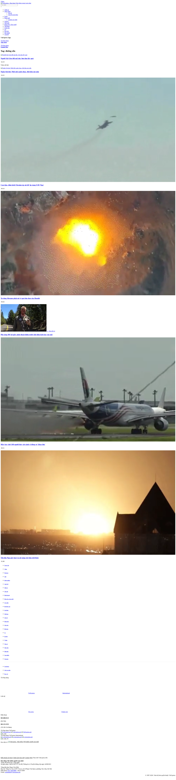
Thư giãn (6, 647)
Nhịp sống (7, 11)
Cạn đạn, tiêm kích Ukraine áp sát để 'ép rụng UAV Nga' (22, 185)
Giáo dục (7, 28)
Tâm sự (6, 644)
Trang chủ (6, 565)
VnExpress (31, 693)
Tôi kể (10, 13)
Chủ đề (6, 34)
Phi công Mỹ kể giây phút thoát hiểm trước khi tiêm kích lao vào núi (26, 335)
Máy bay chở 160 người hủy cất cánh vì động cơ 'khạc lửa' (23, 444)
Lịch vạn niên (7, 670)
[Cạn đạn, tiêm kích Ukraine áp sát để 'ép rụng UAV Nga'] (88, 181)
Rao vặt (6, 674)
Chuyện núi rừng (13, 15)
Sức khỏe (7, 33)
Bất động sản (7, 606)
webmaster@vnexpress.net (12, 772)
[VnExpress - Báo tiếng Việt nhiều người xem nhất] (16, 3)
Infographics (7, 580)
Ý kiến (5, 640)
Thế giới (6, 23)
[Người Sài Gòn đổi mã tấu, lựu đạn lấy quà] (14, 55)
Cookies (27, 758)
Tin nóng (6, 659)
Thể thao (7, 26)
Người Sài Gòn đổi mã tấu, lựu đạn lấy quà (17, 58)
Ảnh (5, 576)
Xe (5, 29)
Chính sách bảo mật (18, 758)
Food (5, 16)
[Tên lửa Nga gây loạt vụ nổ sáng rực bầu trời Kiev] (88, 554)
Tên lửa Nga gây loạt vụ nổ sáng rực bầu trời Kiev (20, 558)
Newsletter (6, 666)
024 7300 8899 (12, 770)
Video (2, 1)
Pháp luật (7, 18)
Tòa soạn (31, 712)
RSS (31, 758)
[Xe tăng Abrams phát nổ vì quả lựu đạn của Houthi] (88, 295)
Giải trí (6, 21)
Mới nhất (6, 651)
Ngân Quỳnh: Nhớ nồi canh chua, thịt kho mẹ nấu (20, 72)
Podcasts (6, 572)
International (66, 693)
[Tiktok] (145, 758)
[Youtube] (117, 758)
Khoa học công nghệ (10, 24)
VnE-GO (6, 584)
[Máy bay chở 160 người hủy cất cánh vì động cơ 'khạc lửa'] (88, 441)
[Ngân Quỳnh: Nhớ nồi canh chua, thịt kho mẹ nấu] (16, 68)
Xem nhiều (6, 655)
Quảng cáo (64, 712)
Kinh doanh (7, 595)
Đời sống (6, 629)
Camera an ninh (12, 19)
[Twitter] (89, 758)
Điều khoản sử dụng (7, 758)
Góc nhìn (6, 602)
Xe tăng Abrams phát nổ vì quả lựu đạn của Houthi (20, 298)
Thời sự (6, 10)
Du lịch (6, 31)
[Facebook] (61, 758)
